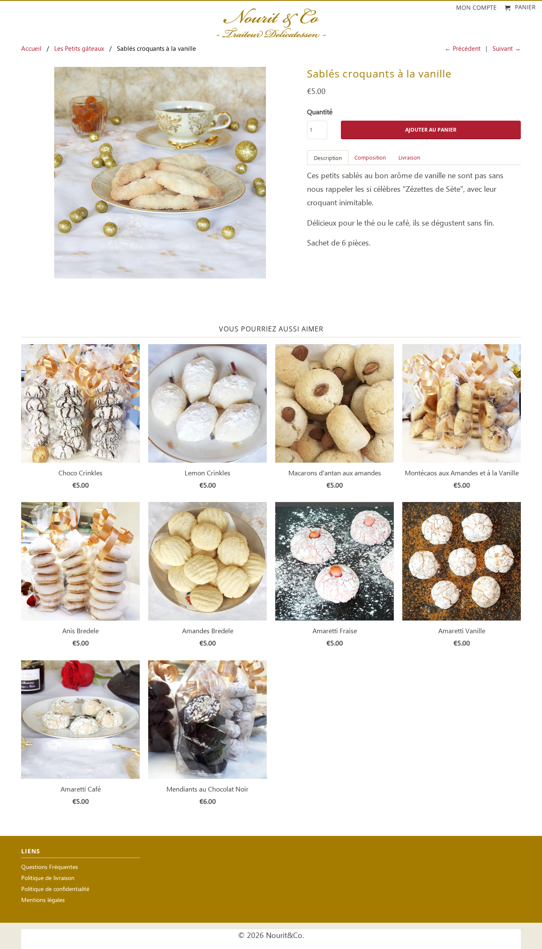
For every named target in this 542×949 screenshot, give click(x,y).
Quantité (319, 112)
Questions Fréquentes (49, 867)
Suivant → (506, 49)
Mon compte (476, 7)
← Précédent (463, 49)
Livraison (409, 158)
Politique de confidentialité (55, 890)
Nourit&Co (284, 936)
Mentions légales (43, 901)
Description (328, 158)
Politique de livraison (48, 879)
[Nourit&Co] (271, 20)
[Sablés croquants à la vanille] (160, 173)
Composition (370, 158)
